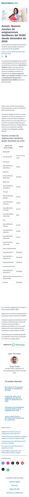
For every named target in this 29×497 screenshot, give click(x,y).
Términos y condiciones (14, 493)
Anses (3, 51)
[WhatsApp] (2, 56)
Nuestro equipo (14, 482)
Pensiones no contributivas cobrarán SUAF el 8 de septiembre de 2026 (14, 408)
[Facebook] (6, 56)
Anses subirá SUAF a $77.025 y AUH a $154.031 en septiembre (14, 418)
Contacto (14, 485)
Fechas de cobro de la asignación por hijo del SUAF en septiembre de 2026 (13, 398)
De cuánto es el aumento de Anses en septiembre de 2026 (14, 388)
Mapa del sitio (14, 489)
